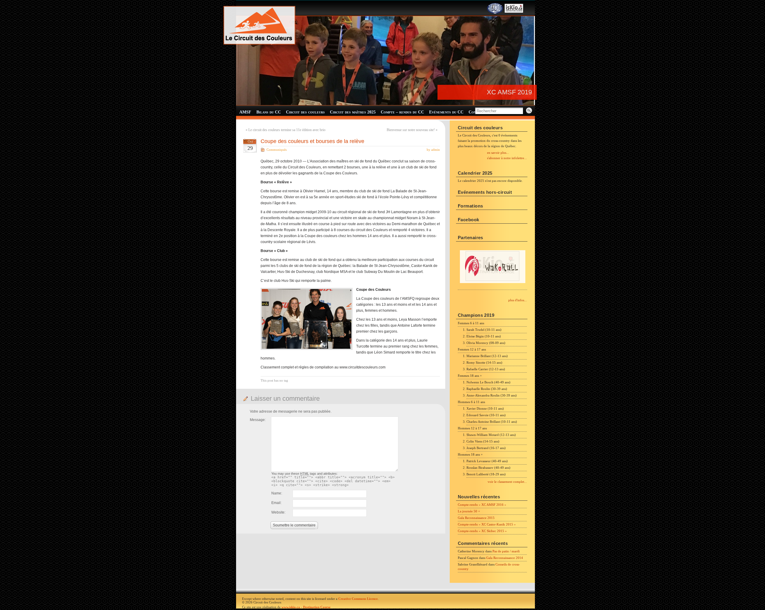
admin (435, 149)
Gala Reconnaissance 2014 (504, 558)
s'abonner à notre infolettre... (507, 158)
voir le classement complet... (507, 481)
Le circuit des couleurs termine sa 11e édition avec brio (286, 130)
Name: (276, 493)
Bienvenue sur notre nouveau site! (411, 130)
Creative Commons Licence (358, 598)
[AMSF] (495, 12)
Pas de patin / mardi (506, 551)
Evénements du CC (446, 112)
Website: (278, 512)
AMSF (245, 112)
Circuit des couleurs (305, 112)
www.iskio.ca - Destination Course (306, 607)
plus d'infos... (517, 300)
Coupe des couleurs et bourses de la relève (312, 141)
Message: (258, 420)
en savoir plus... (498, 152)
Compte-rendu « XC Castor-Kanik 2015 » (487, 524)
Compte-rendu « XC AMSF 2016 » (482, 504)
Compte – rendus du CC (402, 112)
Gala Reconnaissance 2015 (476, 518)
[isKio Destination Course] (514, 12)
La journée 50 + (469, 511)
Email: (276, 503)
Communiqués (277, 149)
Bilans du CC (268, 112)
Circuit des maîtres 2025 (353, 112)
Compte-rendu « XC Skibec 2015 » (482, 531)
